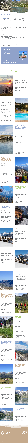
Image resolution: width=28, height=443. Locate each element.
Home (2, 3)
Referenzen (14, 3)
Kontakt (21, 3)
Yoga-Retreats (5, 18)
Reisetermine (17, 3)
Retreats (5, 3)
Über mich (11, 3)
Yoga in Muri (8, 3)
